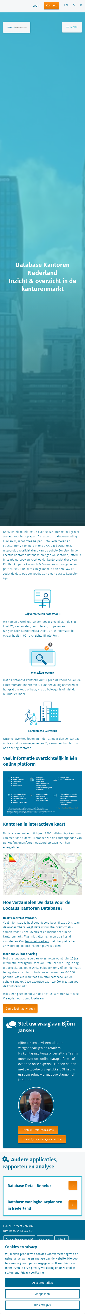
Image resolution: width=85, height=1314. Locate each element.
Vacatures (45, 1239)
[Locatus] (16, 27)
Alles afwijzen (42, 1305)
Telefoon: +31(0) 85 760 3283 (38, 1130)
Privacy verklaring (32, 1273)
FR (80, 5)
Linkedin (61, 1239)
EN (66, 5)
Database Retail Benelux (30, 1185)
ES (73, 5)
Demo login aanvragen (20, 1008)
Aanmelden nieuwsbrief (19, 1239)
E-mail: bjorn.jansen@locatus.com (41, 1139)
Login (36, 6)
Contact (51, 5)
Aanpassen (42, 1294)
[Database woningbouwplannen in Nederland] (72, 1204)
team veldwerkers (37, 941)
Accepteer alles (42, 1283)
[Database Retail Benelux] (72, 1185)
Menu (74, 27)
